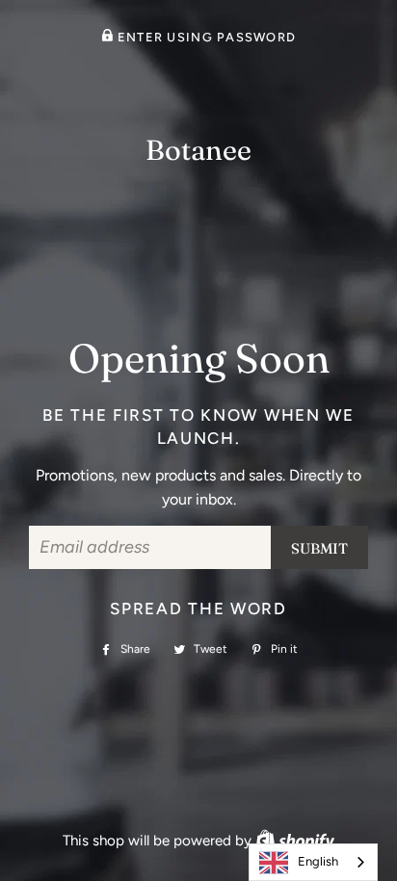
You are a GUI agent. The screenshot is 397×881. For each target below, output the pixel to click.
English (318, 861)
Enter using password (204, 37)
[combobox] (313, 862)
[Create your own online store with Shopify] (294, 840)
